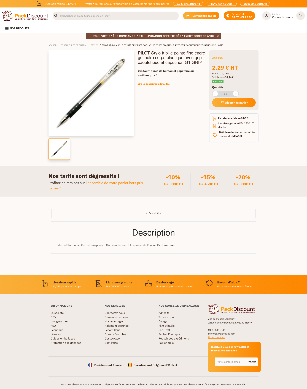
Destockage (112, 338)
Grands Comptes (115, 334)
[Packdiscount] (25, 15)
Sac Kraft (164, 330)
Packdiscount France (108, 365)
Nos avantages (114, 321)
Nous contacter (216, 337)
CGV (53, 317)
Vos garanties (59, 321)
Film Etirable (166, 325)
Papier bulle (166, 342)
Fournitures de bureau (74, 45)
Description (155, 213)
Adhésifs (163, 313)
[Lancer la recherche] (56, 16)
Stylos (94, 45)
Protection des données (66, 342)
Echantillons (112, 330)
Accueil (53, 45)
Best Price (111, 342)
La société (57, 313)
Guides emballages (63, 338)
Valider (252, 361)
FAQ (53, 325)
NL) (174, 365)
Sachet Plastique (169, 334)
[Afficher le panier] (300, 15)
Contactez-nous (115, 313)
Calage (162, 321)
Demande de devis (116, 317)
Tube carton (166, 317)
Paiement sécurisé (117, 325)
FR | (169, 365)
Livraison (56, 334)
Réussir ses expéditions (173, 338)
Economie (57, 330)
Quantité (218, 87)
